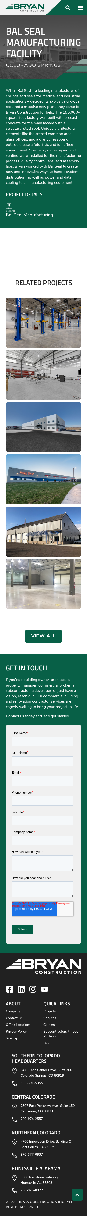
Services (50, 1018)
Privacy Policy (16, 1032)
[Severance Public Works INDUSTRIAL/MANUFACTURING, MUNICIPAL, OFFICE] (43, 532)
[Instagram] (33, 989)
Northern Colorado (36, 1132)
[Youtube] (44, 989)
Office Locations (18, 1025)
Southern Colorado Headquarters (36, 1058)
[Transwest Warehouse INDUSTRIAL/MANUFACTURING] (43, 427)
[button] (31, 7)
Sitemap (12, 1038)
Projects (50, 1011)
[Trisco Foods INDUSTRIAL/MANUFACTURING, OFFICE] (43, 584)
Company (13, 1011)
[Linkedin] (21, 989)
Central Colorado (34, 1096)
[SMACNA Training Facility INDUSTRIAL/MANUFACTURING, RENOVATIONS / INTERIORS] (43, 375)
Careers (49, 1025)
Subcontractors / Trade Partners (61, 1034)
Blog (47, 1043)
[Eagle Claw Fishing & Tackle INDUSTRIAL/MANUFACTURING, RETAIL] (43, 479)
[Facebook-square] (10, 989)
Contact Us (14, 1018)
